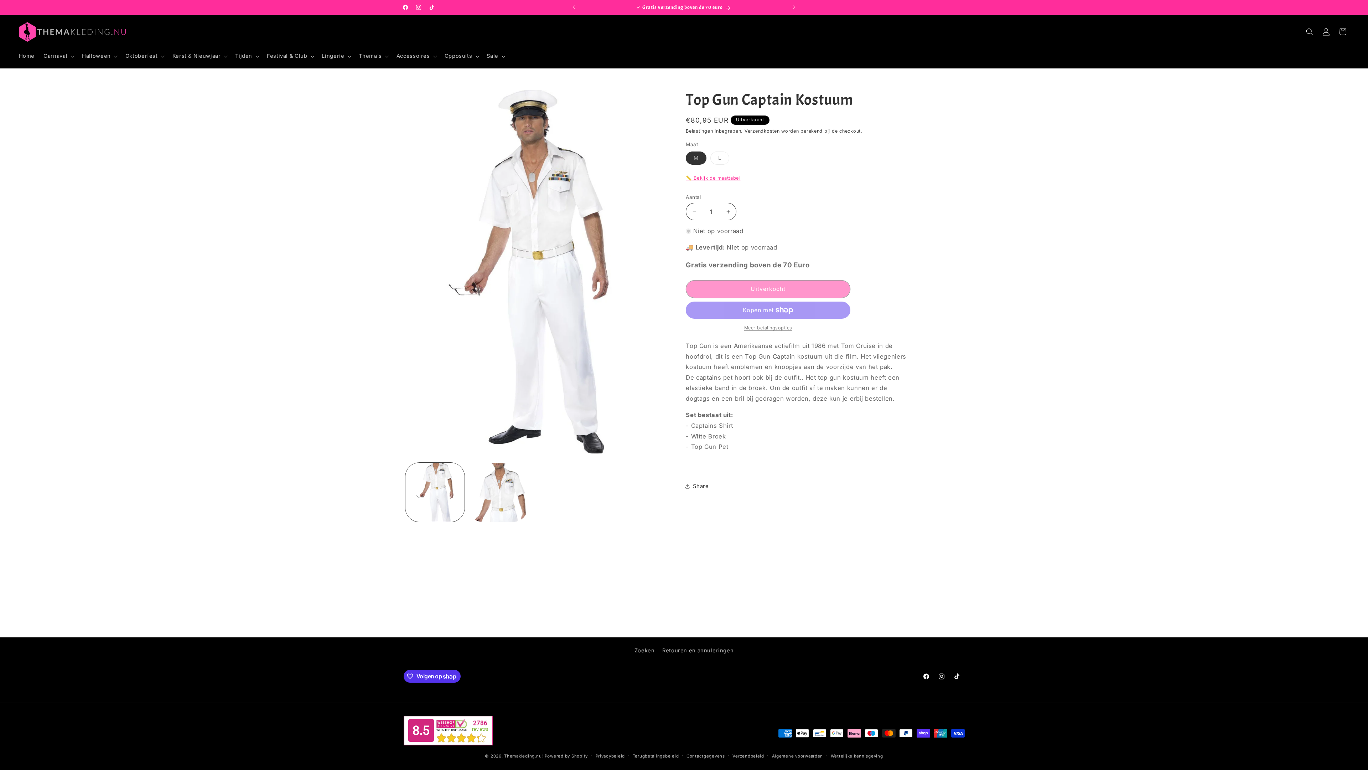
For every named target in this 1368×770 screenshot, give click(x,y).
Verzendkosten (762, 131)
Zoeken (644, 650)
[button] (58, 56)
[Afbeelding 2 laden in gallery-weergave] (497, 492)
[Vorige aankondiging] (574, 7)
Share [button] (701, 486)
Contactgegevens (705, 756)
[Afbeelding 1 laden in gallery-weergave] (435, 492)
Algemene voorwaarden (797, 756)
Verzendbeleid (748, 756)
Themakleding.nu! (523, 756)
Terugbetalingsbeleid (656, 756)
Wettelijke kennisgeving (857, 756)
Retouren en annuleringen (698, 650)
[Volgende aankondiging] (794, 7)
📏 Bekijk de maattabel (713, 178)
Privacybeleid (610, 756)
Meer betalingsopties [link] (768, 327)
